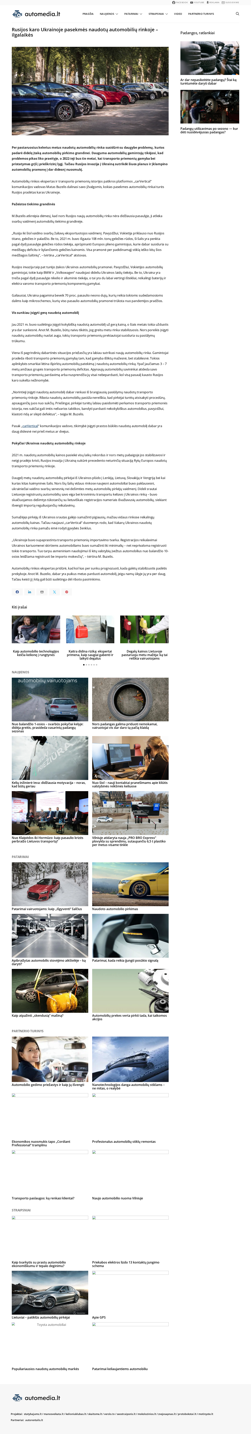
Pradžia (88, 14)
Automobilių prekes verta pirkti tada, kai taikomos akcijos (129, 1017)
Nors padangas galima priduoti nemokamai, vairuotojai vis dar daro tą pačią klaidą (124, 726)
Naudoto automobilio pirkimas (115, 909)
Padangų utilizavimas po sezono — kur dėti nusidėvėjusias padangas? (209, 130)
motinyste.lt (205, 1414)
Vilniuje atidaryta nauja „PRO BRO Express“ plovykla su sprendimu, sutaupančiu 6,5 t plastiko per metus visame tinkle (129, 841)
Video (178, 14)
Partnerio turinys (201, 14)
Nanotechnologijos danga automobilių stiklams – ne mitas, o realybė (128, 1086)
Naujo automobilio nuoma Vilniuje (117, 1198)
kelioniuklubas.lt (76, 1414)
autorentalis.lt (34, 1420)
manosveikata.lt (54, 1414)
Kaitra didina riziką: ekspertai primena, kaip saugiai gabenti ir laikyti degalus (90, 655)
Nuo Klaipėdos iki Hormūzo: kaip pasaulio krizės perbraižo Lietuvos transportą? (47, 839)
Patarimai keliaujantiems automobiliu (120, 1369)
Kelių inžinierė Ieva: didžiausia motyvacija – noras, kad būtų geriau (49, 784)
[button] (84, 665)
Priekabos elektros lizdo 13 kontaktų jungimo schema (125, 1264)
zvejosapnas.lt (167, 1414)
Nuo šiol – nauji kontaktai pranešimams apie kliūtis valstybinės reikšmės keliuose (130, 784)
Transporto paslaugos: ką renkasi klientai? (43, 1198)
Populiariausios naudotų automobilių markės (45, 1369)
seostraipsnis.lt (126, 1414)
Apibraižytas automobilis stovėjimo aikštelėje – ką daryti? (49, 962)
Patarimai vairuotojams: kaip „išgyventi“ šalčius (47, 909)
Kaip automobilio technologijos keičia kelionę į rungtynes (36, 653)
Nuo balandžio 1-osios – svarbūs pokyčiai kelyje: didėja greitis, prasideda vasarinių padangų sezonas (47, 727)
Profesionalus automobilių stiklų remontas (124, 1141)
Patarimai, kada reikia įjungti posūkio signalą (125, 960)
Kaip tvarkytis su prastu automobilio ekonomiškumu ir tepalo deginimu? (39, 1264)
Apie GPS (99, 1317)
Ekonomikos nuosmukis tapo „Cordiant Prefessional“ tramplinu (41, 1143)
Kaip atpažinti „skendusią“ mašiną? (37, 1015)
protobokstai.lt (187, 1414)
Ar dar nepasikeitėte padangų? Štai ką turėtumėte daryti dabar (208, 82)
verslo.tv (109, 1414)
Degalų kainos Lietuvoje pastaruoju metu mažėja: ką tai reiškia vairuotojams (144, 655)
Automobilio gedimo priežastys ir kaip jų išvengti (48, 1085)
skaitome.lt (95, 1414)
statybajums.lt (33, 1414)
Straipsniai (156, 14)
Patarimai (131, 14)
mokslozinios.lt (147, 1414)
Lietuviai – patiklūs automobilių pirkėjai (41, 1317)
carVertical (30, 426)
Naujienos (107, 14)
